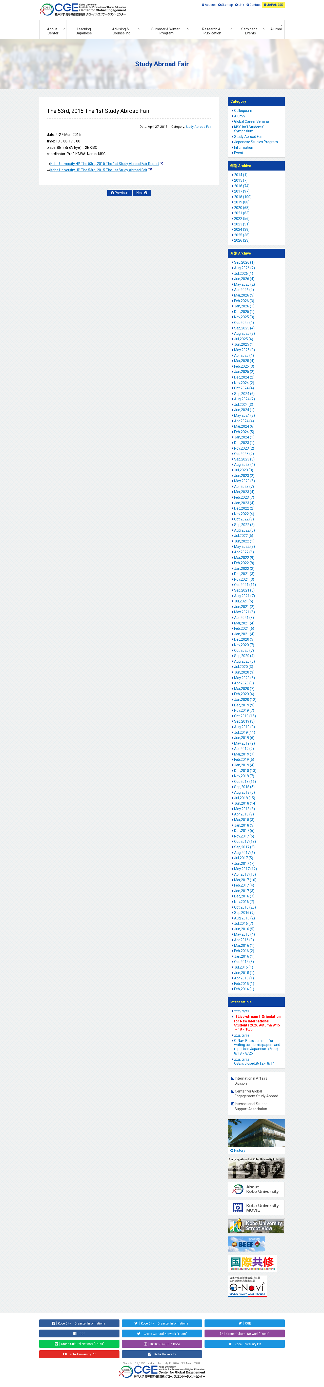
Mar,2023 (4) (244, 492)
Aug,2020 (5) (244, 661)
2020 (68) (242, 208)
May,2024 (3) (244, 415)
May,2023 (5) (244, 481)
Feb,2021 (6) (244, 628)
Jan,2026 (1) (244, 306)
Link (241, 5)
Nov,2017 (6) (244, 836)
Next (140, 193)
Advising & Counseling (121, 31)
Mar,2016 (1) (244, 945)
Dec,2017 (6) (244, 831)
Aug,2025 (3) (244, 333)
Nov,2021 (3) (244, 579)
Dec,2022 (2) (244, 508)
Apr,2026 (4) (244, 290)
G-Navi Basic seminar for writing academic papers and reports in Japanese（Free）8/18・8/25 (257, 1047)
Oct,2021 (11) (245, 585)
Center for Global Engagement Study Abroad (256, 1093)
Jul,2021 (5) (243, 601)
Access (210, 5)
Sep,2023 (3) (244, 459)
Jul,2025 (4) (243, 339)
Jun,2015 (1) (244, 973)
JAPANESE (275, 5)
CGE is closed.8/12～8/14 (254, 1061)
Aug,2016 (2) (244, 918)
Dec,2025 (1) (244, 312)
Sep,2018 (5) (244, 787)
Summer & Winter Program (165, 31)
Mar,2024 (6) (244, 426)
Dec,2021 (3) (244, 574)
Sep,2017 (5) (244, 847)
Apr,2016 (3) (244, 940)
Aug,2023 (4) (244, 465)
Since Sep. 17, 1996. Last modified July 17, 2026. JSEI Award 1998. (162, 1363)
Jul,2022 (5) (243, 536)
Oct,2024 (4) (244, 388)
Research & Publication (211, 31)
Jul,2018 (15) (244, 798)
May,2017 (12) (245, 869)
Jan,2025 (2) (244, 372)
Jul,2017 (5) (243, 858)
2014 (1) (241, 175)
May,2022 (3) (244, 546)
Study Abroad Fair (198, 127)
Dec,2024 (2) (244, 377)
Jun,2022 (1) (244, 541)
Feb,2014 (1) (244, 989)
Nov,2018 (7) (244, 776)
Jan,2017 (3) (244, 891)
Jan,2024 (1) (244, 437)
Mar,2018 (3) (244, 820)
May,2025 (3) (244, 350)
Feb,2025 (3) (244, 366)
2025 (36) (242, 235)
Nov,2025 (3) (244, 317)
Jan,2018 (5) (244, 825)
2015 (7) (241, 180)
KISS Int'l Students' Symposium (249, 129)
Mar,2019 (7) (244, 754)
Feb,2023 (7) (244, 497)
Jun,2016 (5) (244, 929)
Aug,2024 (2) (244, 399)
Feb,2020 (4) (244, 694)
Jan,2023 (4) (244, 503)
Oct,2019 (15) (245, 716)
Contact (255, 5)
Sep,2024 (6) (244, 394)
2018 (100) (243, 197)
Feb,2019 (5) (244, 760)
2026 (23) (242, 240)
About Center (53, 31)
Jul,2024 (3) (243, 405)
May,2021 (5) (244, 612)
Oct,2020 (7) (244, 650)
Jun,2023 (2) (244, 476)
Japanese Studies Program (256, 142)
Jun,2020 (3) (244, 672)
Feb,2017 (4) (244, 885)
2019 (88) (242, 202)
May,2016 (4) (244, 934)
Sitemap (227, 5)
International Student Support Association (252, 1106)
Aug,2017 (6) (244, 853)
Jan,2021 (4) (244, 634)
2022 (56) (242, 219)
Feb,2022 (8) (244, 563)
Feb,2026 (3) (244, 301)
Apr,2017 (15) (245, 874)
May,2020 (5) (244, 678)
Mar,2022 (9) (244, 558)
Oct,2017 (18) (245, 841)
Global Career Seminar (252, 121)
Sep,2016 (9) (244, 913)
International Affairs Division (251, 1080)
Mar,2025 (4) (244, 361)
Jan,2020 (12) (245, 700)
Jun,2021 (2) (244, 607)
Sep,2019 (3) (244, 721)
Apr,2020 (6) (244, 683)
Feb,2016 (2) (244, 951)
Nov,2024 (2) (244, 383)
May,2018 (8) (244, 809)
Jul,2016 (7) (243, 923)
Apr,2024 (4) (244, 421)
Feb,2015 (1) (244, 984)
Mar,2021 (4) (244, 623)
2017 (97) (242, 191)
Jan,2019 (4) (244, 765)
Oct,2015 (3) (244, 962)
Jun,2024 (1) (244, 410)
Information (243, 147)
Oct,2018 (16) (245, 782)
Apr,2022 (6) (244, 552)
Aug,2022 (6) (244, 530)
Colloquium (243, 111)
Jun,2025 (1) (244, 344)
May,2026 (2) (244, 284)
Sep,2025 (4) (244, 328)
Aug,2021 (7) (244, 596)
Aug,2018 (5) (244, 792)
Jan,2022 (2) (244, 568)
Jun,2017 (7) (244, 863)
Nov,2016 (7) (244, 902)
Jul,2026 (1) (243, 273)
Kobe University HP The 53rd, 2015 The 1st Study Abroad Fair (98, 170)
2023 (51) (242, 224)
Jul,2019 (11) (244, 732)
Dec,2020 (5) (244, 639)
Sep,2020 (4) (244, 656)
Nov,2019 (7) (244, 710)
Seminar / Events (249, 31)
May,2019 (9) (244, 743)
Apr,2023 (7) (244, 487)
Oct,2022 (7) (244, 519)
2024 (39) (242, 229)
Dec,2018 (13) (245, 771)
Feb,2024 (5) (244, 432)
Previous (122, 193)
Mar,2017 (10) (245, 880)
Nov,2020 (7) (244, 645)
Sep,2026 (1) (244, 262)
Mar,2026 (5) (244, 295)
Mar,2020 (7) (244, 689)
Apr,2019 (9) (244, 749)
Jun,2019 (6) (244, 738)
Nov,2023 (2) (244, 448)
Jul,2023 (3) (243, 470)
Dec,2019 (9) (244, 705)
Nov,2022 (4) (244, 514)
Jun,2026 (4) (244, 279)
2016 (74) (242, 186)
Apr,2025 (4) (244, 355)
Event (238, 153)
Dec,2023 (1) (244, 443)
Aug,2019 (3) (244, 727)
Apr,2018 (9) (244, 814)
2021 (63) (242, 213)
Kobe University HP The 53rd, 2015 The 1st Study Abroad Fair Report (104, 164)
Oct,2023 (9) (244, 454)
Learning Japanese (84, 31)
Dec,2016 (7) (244, 896)
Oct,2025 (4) (244, 323)
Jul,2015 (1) (243, 967)
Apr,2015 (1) (244, 978)
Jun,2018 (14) (245, 803)
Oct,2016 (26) (245, 907)
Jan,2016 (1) (244, 956)
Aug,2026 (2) (244, 268)
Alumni (276, 29)
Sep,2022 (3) (244, 525)
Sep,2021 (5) (244, 590)
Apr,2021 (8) (244, 618)
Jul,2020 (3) (243, 667)
